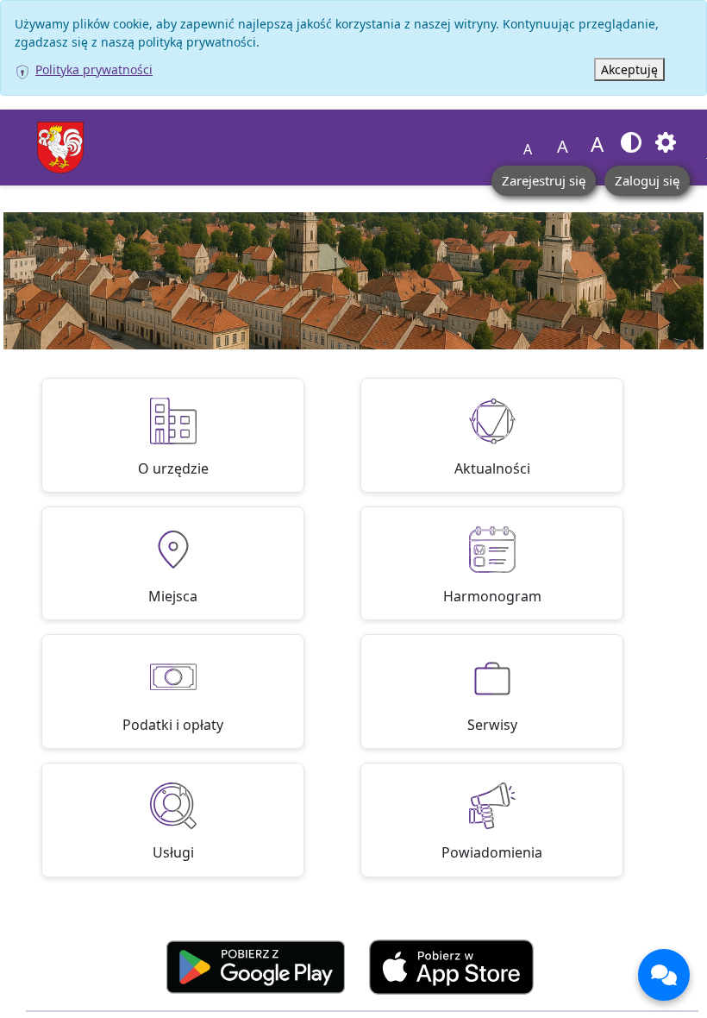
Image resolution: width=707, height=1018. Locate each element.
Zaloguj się (647, 180)
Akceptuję (629, 69)
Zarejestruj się (543, 180)
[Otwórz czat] (664, 975)
